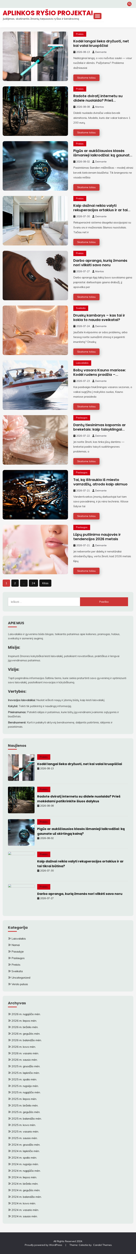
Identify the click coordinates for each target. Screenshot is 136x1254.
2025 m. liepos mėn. (24, 1099)
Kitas (45, 583)
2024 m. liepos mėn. (24, 1177)
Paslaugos (81, 417)
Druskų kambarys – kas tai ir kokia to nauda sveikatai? (99, 317)
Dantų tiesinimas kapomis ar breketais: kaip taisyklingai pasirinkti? (99, 429)
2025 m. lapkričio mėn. (26, 1073)
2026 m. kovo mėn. (24, 1046)
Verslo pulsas (20, 984)
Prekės (80, 34)
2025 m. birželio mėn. (25, 1105)
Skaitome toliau (86, 77)
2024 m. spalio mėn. (24, 1157)
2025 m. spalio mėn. (24, 1079)
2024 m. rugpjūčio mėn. (26, 1170)
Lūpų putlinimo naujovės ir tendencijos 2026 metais (97, 536)
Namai (16, 945)
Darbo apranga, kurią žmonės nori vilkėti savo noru (100, 262)
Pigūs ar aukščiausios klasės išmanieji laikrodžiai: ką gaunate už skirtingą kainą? (102, 155)
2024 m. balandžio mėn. (27, 1196)
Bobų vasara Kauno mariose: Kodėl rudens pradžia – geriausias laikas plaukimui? (99, 374)
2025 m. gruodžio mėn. (26, 1066)
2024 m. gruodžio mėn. (26, 1144)
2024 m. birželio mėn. (25, 1183)
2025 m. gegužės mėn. (26, 1112)
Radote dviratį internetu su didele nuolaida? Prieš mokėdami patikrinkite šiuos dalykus (99, 102)
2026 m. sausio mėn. (25, 1059)
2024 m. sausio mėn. (25, 1216)
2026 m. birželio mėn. (25, 1027)
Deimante (101, 52)
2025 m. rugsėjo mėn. (25, 1086)
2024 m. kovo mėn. (24, 1203)
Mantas (99, 106)
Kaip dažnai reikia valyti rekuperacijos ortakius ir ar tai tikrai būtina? (100, 210)
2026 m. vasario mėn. (25, 1053)
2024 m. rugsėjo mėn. (25, 1164)
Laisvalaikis (82, 362)
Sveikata (81, 308)
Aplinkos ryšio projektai (48, 13)
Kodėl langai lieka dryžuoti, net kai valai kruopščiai (101, 43)
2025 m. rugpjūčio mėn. (26, 1092)
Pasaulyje (18, 951)
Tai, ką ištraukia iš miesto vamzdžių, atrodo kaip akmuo (100, 482)
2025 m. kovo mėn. (24, 1125)
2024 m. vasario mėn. (25, 1210)
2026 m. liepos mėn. (24, 1020)
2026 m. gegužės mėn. (26, 1033)
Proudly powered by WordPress (44, 1245)
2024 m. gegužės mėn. (26, 1190)
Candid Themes (102, 1245)
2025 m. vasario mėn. (25, 1131)
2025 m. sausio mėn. (25, 1138)
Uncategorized (21, 977)
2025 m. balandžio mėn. (27, 1118)
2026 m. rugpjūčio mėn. (26, 1014)
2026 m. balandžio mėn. (27, 1040)
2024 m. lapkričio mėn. (26, 1151)
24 (33, 583)
